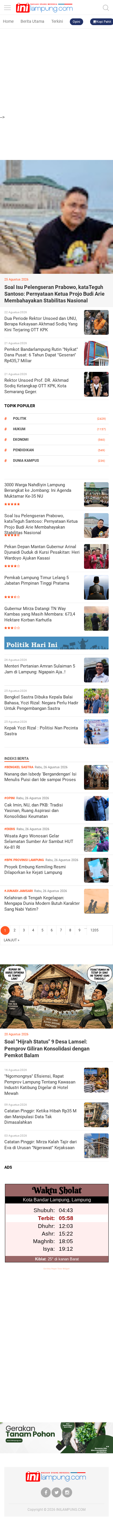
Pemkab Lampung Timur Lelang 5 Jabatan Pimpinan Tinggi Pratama (36, 580)
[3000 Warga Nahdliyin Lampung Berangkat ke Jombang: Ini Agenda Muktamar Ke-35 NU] (96, 495)
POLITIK (19, 419)
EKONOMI (21, 440)
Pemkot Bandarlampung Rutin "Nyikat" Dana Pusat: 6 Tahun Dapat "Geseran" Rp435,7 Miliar (41, 355)
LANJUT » (11, 940)
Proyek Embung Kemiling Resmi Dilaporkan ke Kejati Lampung (35, 869)
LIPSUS (11, 959)
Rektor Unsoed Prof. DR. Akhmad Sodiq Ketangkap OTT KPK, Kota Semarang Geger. (36, 386)
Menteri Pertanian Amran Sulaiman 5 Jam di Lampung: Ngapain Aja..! (39, 669)
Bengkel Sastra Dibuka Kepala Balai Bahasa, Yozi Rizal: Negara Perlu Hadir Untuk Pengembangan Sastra (41, 702)
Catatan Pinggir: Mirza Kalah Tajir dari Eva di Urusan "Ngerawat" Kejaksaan (40, 1144)
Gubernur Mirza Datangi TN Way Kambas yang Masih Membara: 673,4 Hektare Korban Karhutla (39, 614)
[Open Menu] (7, 6)
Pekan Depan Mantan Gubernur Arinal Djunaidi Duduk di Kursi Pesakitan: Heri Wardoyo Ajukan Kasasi (42, 552)
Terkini (57, 21)
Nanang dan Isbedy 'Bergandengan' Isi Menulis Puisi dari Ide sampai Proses (40, 777)
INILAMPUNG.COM (70, 1510)
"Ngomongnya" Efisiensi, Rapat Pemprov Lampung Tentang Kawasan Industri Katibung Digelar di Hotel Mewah (39, 1085)
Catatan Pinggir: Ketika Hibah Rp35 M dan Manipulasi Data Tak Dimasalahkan (40, 1116)
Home (8, 21)
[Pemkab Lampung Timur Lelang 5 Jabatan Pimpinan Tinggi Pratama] (96, 588)
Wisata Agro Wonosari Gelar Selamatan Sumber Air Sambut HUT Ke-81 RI (38, 841)
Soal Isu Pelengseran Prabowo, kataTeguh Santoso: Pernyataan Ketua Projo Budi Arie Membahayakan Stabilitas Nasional (54, 294)
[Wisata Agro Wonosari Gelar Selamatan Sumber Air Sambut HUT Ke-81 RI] (96, 850)
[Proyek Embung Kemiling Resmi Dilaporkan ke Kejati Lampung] (96, 881)
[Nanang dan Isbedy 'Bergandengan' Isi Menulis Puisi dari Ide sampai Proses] (96, 788)
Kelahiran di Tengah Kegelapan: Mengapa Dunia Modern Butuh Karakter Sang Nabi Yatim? (42, 903)
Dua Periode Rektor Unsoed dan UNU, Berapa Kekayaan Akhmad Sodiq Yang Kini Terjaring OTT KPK (40, 324)
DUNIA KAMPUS (26, 461)
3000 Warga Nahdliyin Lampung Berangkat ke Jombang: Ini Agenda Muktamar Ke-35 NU (37, 490)
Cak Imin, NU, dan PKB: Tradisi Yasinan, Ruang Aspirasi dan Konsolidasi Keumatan (33, 810)
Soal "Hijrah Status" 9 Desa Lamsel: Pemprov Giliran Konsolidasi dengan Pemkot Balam (47, 1048)
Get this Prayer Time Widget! (56, 1269)
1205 (94, 930)
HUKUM (19, 429)
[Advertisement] (56, 57)
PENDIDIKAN (23, 450)
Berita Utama (32, 21)
